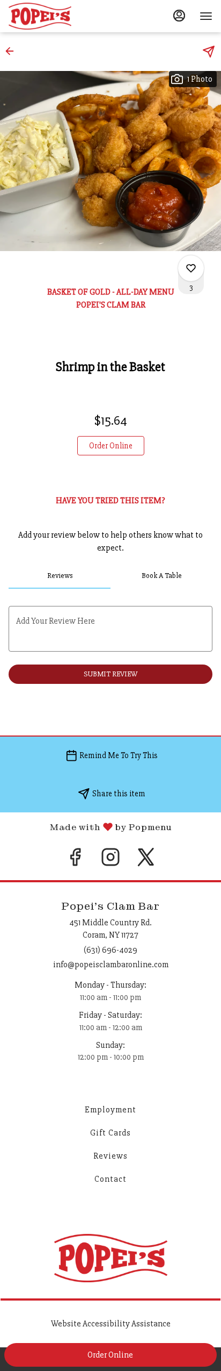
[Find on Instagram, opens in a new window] (110, 861)
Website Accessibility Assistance (111, 1323)
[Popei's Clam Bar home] (57, 16)
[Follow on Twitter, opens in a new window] (146, 861)
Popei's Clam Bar (110, 1258)
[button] (13, 51)
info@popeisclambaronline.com (110, 964)
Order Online (110, 1354)
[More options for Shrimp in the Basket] (191, 268)
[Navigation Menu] (206, 16)
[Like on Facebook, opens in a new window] (75, 861)
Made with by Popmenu (86, 826)
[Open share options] (208, 51)
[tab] (59, 576)
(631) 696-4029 (110, 950)
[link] (110, 445)
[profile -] (179, 15)
